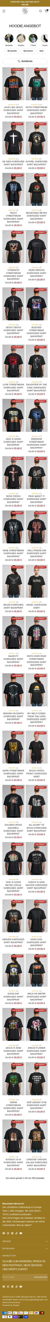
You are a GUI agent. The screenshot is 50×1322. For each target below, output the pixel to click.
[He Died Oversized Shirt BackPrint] (13, 138)
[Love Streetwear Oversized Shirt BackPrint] (13, 361)
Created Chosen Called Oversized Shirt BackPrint (36, 1163)
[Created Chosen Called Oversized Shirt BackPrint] (37, 1136)
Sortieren (26, 61)
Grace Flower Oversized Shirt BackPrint (36, 1051)
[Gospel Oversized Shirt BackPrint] (37, 138)
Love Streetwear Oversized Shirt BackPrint (13, 388)
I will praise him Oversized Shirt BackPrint (36, 553)
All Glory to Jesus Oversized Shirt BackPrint (37, 828)
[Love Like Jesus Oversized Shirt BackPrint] (13, 83)
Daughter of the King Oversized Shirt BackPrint (36, 388)
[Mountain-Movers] (25, 11)
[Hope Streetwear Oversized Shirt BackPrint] (13, 747)
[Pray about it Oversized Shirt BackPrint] (37, 472)
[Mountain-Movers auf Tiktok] (16, 1234)
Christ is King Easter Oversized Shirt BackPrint (36, 885)
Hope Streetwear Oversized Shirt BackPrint (13, 774)
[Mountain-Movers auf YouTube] (21, 1234)
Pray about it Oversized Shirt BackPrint (36, 499)
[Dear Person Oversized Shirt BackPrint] (37, 246)
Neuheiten (28, 51)
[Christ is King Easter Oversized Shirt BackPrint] (37, 858)
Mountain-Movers (28, 1297)
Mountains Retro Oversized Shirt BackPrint (36, 216)
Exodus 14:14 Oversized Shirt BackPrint (13, 1163)
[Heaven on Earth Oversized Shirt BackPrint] (13, 689)
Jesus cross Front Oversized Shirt (36, 774)
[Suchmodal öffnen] (40, 11)
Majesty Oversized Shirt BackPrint (13, 659)
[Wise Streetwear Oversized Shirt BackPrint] (13, 526)
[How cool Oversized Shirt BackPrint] (37, 915)
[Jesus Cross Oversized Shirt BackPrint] (13, 303)
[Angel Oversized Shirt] (37, 581)
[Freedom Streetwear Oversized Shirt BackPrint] (37, 415)
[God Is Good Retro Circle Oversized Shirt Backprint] (13, 858)
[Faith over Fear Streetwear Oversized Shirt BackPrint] (37, 632)
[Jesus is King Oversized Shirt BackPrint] (13, 1024)
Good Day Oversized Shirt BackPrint (13, 997)
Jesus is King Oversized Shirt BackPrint (13, 1051)
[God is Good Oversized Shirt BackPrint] (13, 415)
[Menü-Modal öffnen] (4, 11)
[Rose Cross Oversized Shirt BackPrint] (13, 472)
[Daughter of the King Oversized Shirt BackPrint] (37, 361)
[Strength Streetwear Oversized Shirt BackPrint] (13, 246)
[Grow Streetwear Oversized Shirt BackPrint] (13, 1078)
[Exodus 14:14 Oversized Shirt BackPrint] (13, 1136)
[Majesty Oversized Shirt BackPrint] (13, 632)
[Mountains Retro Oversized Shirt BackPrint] (37, 189)
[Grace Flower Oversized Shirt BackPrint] (37, 1024)
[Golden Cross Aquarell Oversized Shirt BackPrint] (13, 801)
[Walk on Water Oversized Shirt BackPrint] (37, 970)
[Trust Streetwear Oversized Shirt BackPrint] (13, 189)
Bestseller (12, 51)
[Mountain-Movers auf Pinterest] (12, 1234)
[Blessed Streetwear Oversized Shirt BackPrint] (37, 303)
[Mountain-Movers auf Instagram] (8, 1234)
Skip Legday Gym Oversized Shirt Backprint (36, 1105)
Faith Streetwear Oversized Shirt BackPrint (36, 110)
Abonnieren (41, 1277)
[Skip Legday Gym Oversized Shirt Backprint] (37, 1078)
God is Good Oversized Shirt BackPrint (13, 442)
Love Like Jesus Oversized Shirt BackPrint (13, 110)
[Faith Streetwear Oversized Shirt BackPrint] (37, 83)
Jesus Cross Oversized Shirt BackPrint (13, 330)
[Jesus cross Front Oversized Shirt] (37, 747)
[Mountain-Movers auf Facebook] (4, 1234)
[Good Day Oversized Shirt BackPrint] (13, 970)
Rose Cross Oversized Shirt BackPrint (13, 499)
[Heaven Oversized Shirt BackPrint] (13, 915)
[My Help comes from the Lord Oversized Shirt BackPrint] (37, 689)
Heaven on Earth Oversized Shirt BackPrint (13, 716)
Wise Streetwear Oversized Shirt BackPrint (13, 553)
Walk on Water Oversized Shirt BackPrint (36, 997)
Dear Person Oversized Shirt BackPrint (36, 273)
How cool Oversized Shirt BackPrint (36, 942)
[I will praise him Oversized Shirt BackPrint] (37, 526)
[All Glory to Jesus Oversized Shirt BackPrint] (37, 801)
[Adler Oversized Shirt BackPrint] (13, 581)
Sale (41, 51)
